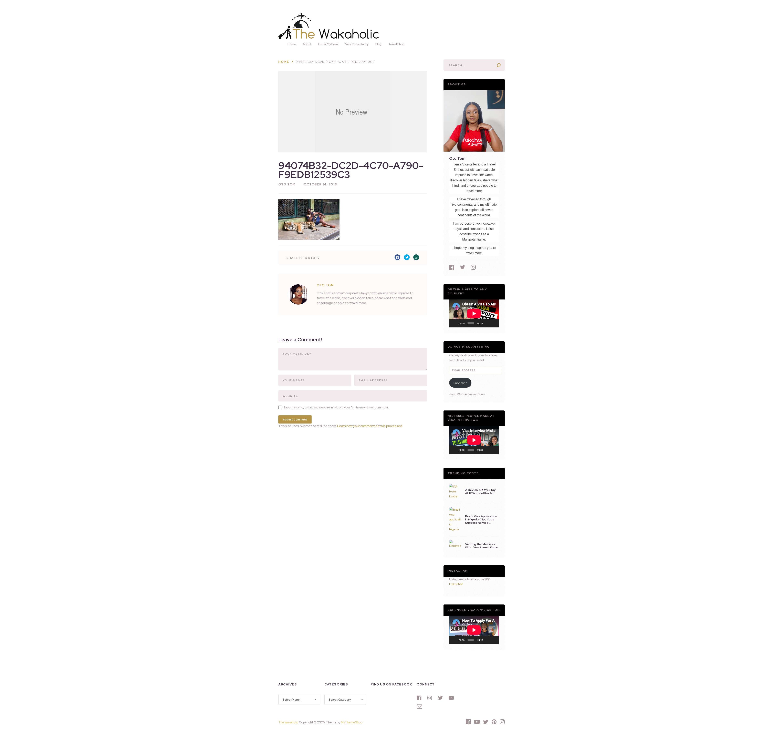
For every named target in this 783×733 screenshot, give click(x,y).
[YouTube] (452, 698)
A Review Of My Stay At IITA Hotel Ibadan (480, 491)
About (307, 44)
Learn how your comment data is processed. (370, 426)
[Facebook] (420, 698)
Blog (378, 44)
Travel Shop (396, 44)
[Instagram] (430, 698)
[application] (474, 313)
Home (292, 44)
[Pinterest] (494, 722)
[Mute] (487, 323)
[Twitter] (441, 698)
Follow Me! (456, 584)
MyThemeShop (352, 722)
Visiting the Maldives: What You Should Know (481, 545)
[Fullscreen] (494, 323)
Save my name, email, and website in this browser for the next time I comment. (336, 407)
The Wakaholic (288, 722)
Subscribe (460, 383)
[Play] (454, 323)
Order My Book (328, 44)
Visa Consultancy (356, 44)
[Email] (420, 706)
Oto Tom (287, 184)
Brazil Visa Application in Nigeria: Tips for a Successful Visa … (481, 519)
